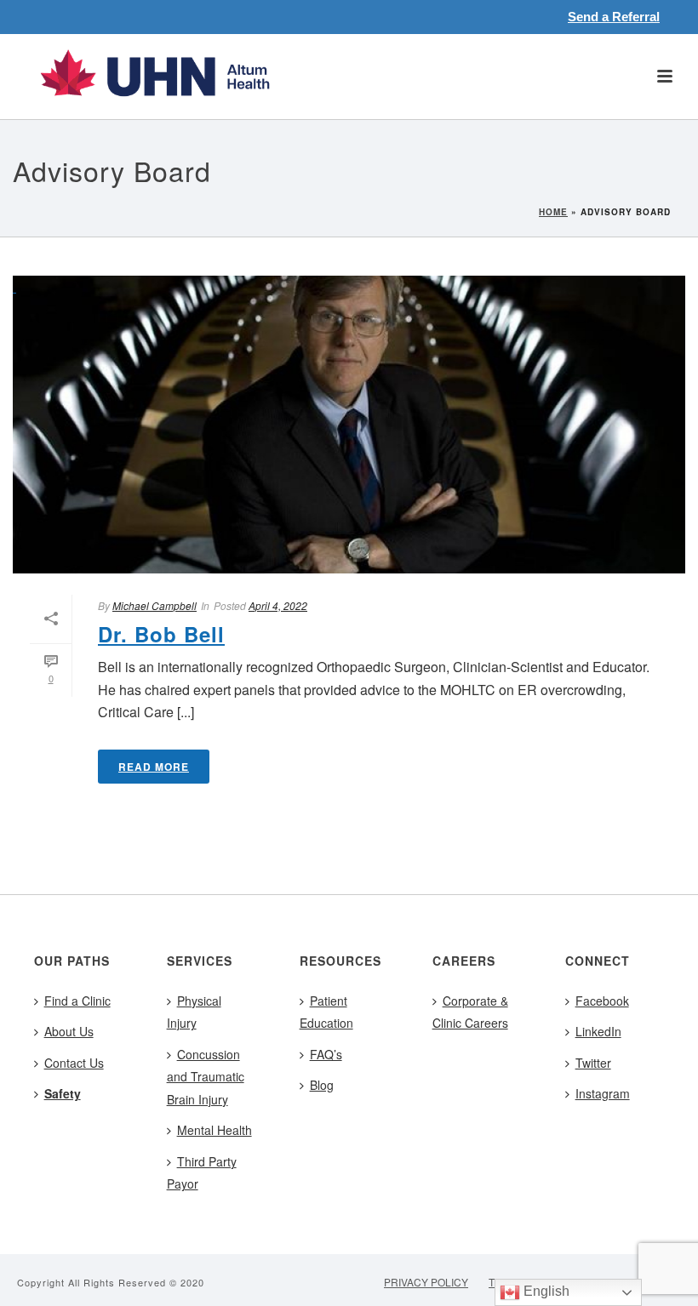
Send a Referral (614, 16)
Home (553, 212)
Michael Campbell (154, 605)
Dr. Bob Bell (161, 633)
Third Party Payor (202, 1173)
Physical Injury (194, 1012)
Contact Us (74, 1062)
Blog (322, 1084)
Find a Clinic (77, 1000)
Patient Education (326, 1012)
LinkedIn (598, 1031)
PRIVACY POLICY (426, 1282)
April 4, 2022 (278, 605)
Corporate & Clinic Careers (470, 1012)
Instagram (602, 1093)
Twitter (593, 1062)
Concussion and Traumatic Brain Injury (205, 1077)
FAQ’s (326, 1054)
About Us (69, 1031)
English (544, 1291)
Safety (62, 1093)
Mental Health (214, 1129)
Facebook (602, 1000)
